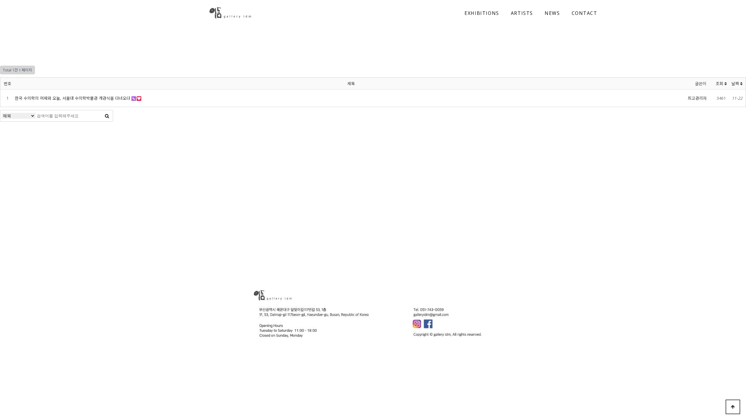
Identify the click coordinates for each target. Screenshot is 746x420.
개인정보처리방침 (404, 268)
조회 (720, 83)
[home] (230, 13)
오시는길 (338, 268)
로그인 (430, 268)
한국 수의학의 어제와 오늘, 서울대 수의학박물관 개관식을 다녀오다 (73, 98)
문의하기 (376, 268)
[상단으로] (733, 407)
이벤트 (357, 268)
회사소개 (317, 268)
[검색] (107, 115)
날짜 (735, 83)
